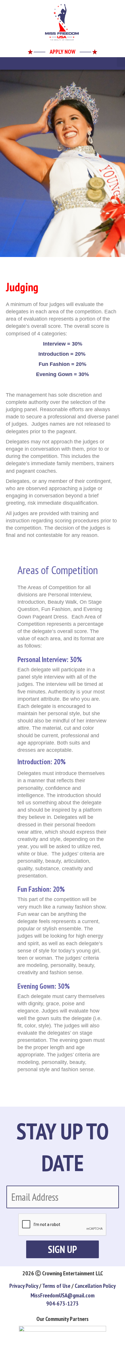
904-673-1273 (62, 1303)
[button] (121, 62)
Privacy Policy (23, 1286)
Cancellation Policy (95, 1286)
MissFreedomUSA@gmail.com (62, 1295)
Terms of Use (56, 1286)
